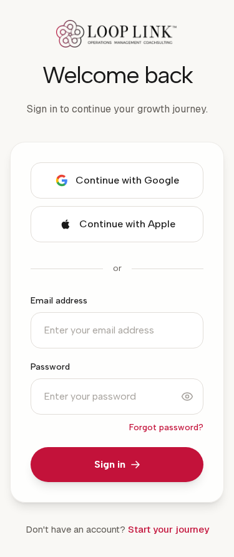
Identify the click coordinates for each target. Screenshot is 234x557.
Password (50, 367)
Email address (59, 300)
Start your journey (168, 529)
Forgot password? (166, 427)
